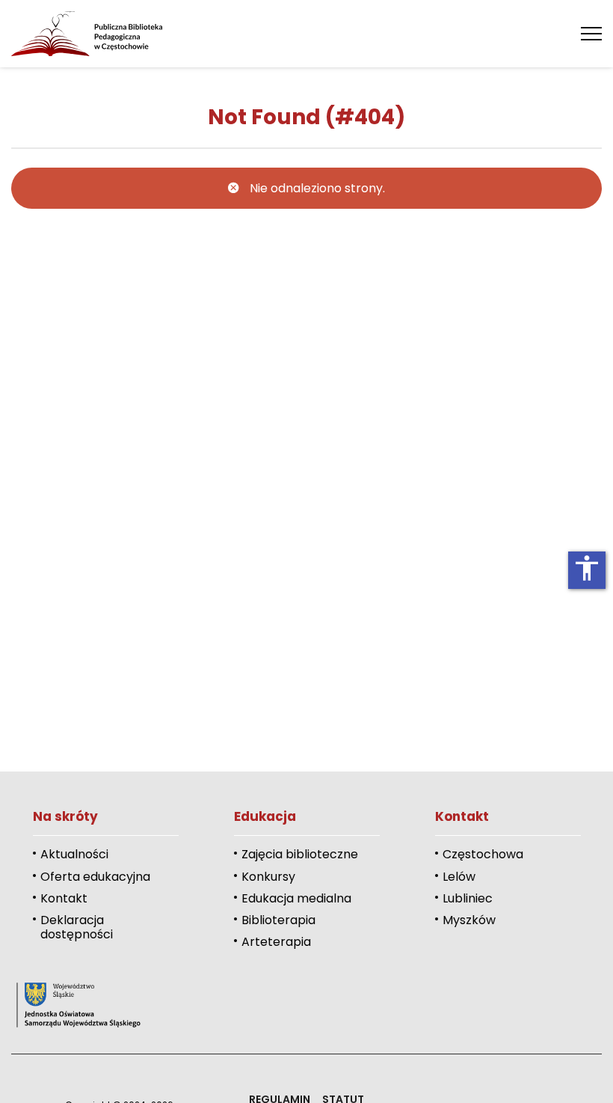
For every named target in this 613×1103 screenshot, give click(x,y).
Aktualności (74, 854)
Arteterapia (276, 942)
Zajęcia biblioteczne (299, 854)
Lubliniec (468, 898)
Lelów (459, 877)
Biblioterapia (278, 920)
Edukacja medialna (296, 898)
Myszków (469, 920)
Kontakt (63, 898)
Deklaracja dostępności (76, 927)
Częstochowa (483, 854)
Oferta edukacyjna (95, 877)
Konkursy (268, 877)
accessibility (587, 568)
